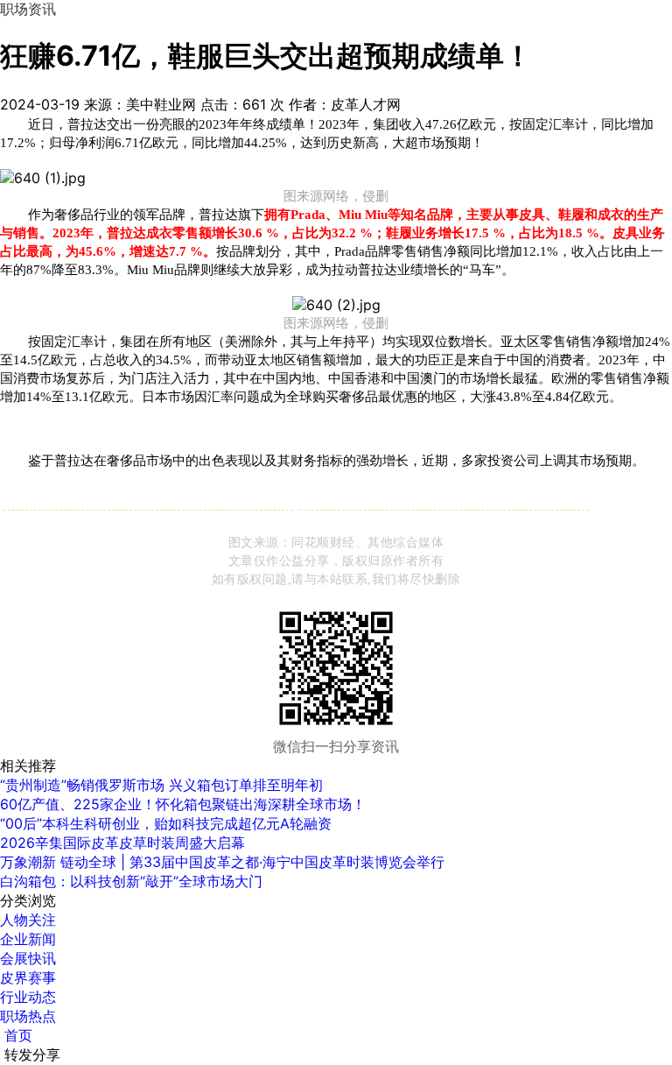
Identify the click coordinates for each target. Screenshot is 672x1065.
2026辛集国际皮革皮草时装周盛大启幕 (122, 842)
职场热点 (28, 1016)
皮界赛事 (28, 977)
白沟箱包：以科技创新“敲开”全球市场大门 (131, 881)
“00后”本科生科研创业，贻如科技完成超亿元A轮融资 (166, 823)
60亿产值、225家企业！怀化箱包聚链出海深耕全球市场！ (183, 804)
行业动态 (28, 996)
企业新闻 (28, 939)
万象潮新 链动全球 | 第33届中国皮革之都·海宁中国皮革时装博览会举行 (222, 862)
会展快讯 (28, 958)
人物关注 (28, 919)
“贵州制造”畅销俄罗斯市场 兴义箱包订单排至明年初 (161, 784)
